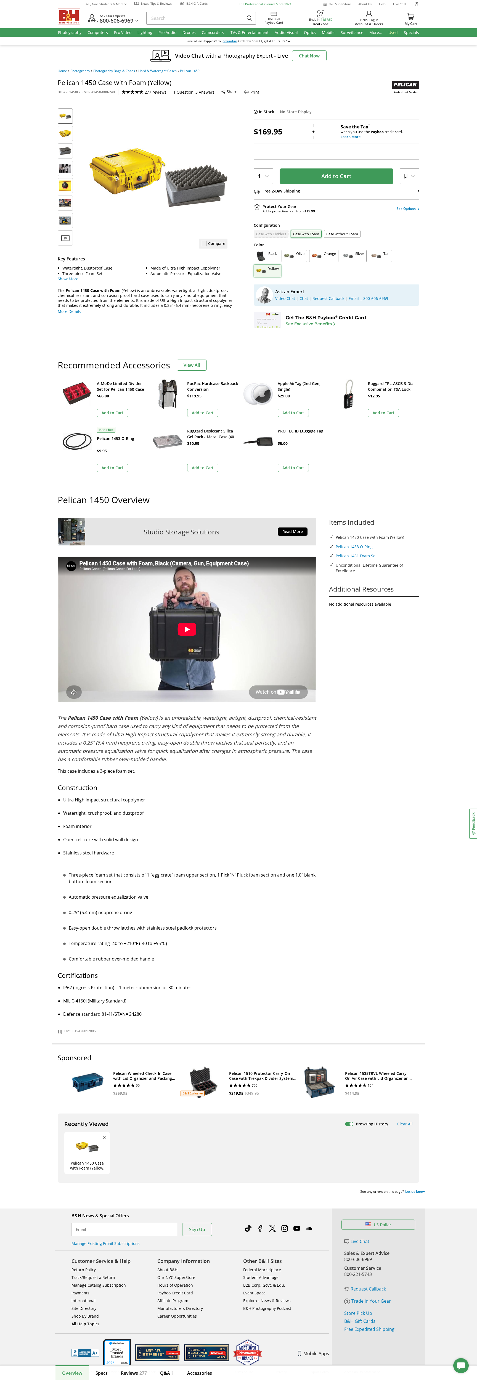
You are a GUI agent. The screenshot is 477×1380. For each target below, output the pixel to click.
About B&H (167, 1269)
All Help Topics (85, 1323)
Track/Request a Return (93, 1277)
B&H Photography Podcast (267, 1308)
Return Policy (83, 1269)
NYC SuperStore (339, 4)
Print (254, 92)
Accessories (199, 1373)
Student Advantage (261, 1277)
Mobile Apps (316, 1353)
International (83, 1300)
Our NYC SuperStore (176, 1277)
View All (192, 365)
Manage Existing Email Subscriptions (105, 1243)
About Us (365, 4)
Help (382, 4)
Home (62, 71)
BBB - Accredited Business (85, 1353)
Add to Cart (336, 176)
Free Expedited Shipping (369, 1329)
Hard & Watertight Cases (157, 71)
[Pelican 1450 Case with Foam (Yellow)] (158, 178)
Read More (292, 531)
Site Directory (83, 1308)
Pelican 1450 (190, 71)
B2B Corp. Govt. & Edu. (264, 1285)
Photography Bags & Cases (114, 71)
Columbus (229, 41)
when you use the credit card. (372, 131)
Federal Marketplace (262, 1269)
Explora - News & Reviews (267, 1300)
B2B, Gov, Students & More (104, 4)
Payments (80, 1292)
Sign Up (197, 1229)
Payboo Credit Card (175, 1292)
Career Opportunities (177, 1316)
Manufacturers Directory (180, 1308)
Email (81, 1229)
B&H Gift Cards (359, 1321)
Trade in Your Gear (371, 1301)
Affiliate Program (172, 1300)
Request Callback (368, 1289)
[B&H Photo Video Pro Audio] (71, 17)
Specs (102, 1373)
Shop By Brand (85, 1316)
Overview (72, 1373)
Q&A (167, 1373)
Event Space (254, 1292)
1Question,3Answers (193, 92)
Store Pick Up (358, 1313)
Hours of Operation (175, 1285)
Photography (80, 71)
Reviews (134, 1373)
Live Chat (399, 4)
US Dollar (382, 1224)
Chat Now (309, 56)
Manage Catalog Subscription (98, 1285)
